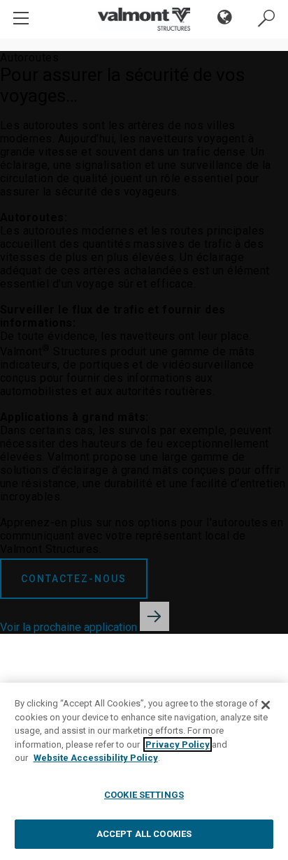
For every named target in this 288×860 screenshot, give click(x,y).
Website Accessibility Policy (96, 757)
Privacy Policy (177, 744)
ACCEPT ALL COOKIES (144, 834)
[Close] (265, 705)
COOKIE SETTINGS (144, 794)
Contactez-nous (74, 578)
